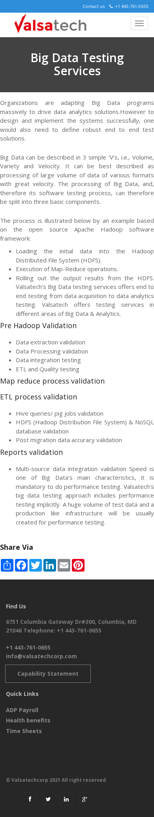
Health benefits (28, 720)
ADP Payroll (22, 710)
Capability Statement (48, 673)
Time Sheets (24, 731)
